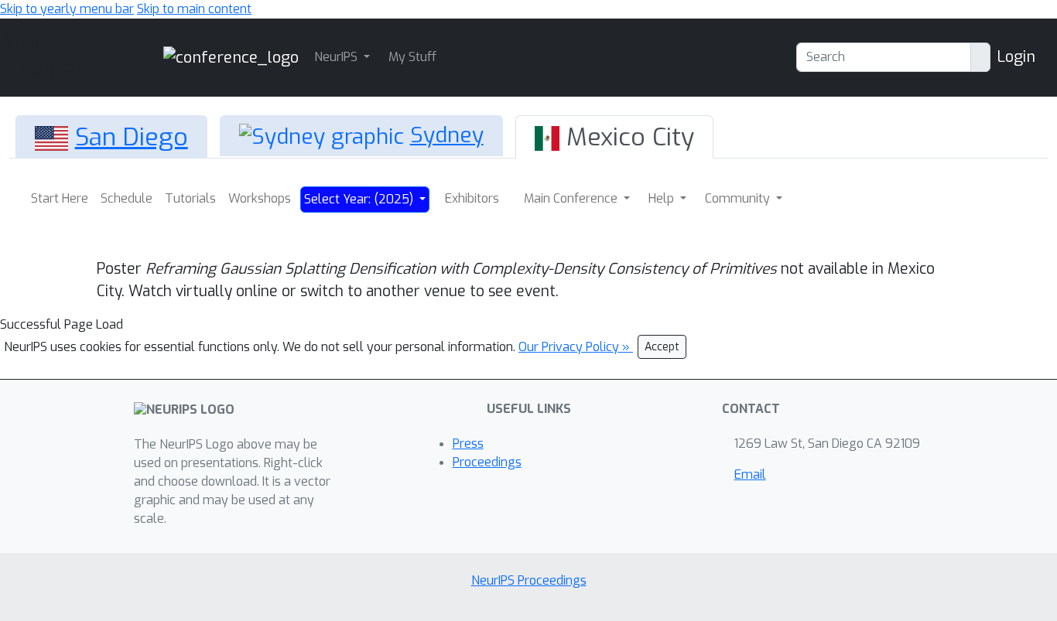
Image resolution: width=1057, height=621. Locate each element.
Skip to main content (194, 9)
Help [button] (662, 198)
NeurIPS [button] (337, 57)
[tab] (111, 137)
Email (750, 474)
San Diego (131, 137)
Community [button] (739, 198)
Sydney (447, 135)
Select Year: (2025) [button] (360, 199)
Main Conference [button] (572, 198)
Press (468, 443)
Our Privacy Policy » (575, 347)
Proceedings (487, 462)
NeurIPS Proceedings (529, 580)
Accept (662, 347)
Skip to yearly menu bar (67, 9)
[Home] (231, 57)
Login (1016, 56)
